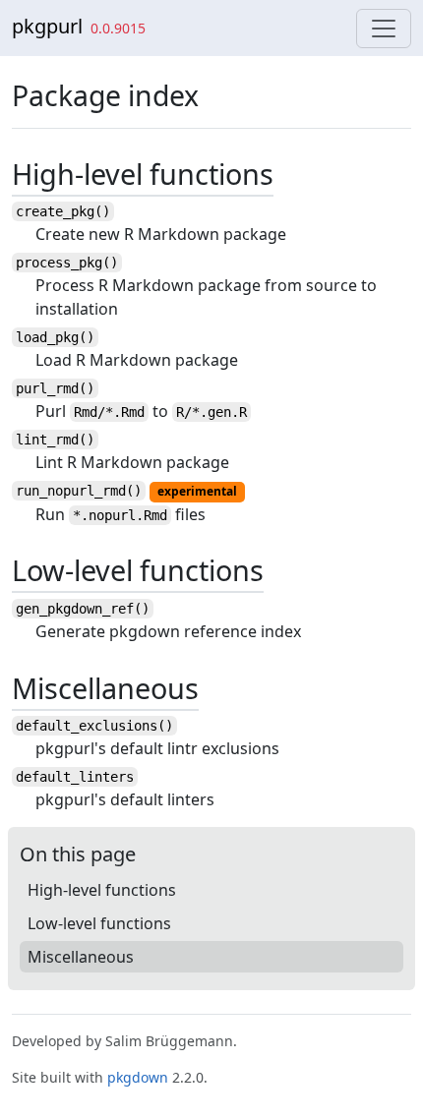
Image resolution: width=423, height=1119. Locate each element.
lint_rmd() (55, 439)
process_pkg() (67, 262)
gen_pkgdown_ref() (83, 609)
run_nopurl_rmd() (79, 491)
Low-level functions (99, 923)
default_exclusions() (94, 726)
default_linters (75, 777)
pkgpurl (47, 26)
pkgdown (137, 1077)
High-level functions (102, 890)
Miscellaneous (81, 957)
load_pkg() (55, 337)
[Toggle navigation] (383, 28)
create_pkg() (63, 211)
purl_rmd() (55, 388)
